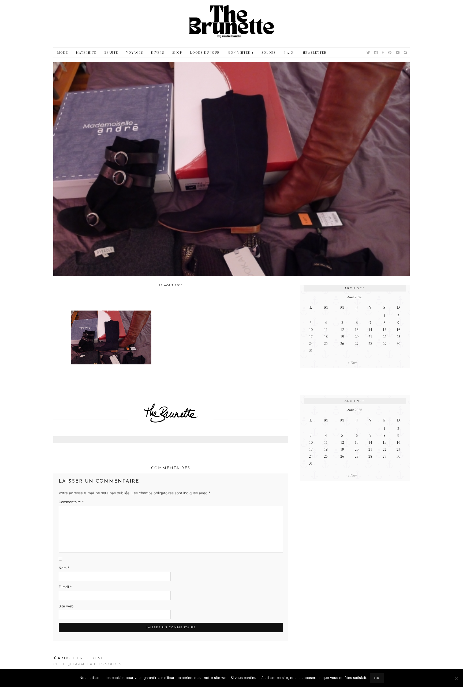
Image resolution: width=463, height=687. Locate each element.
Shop (177, 52)
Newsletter (315, 52)
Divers (157, 52)
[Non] (456, 678)
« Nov (352, 362)
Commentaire (71, 502)
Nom (64, 568)
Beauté (111, 52)
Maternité (86, 52)
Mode (62, 52)
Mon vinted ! (240, 52)
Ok (376, 678)
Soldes (269, 52)
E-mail (65, 587)
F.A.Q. (289, 52)
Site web (66, 606)
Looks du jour (205, 52)
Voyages (134, 52)
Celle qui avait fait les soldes (87, 661)
